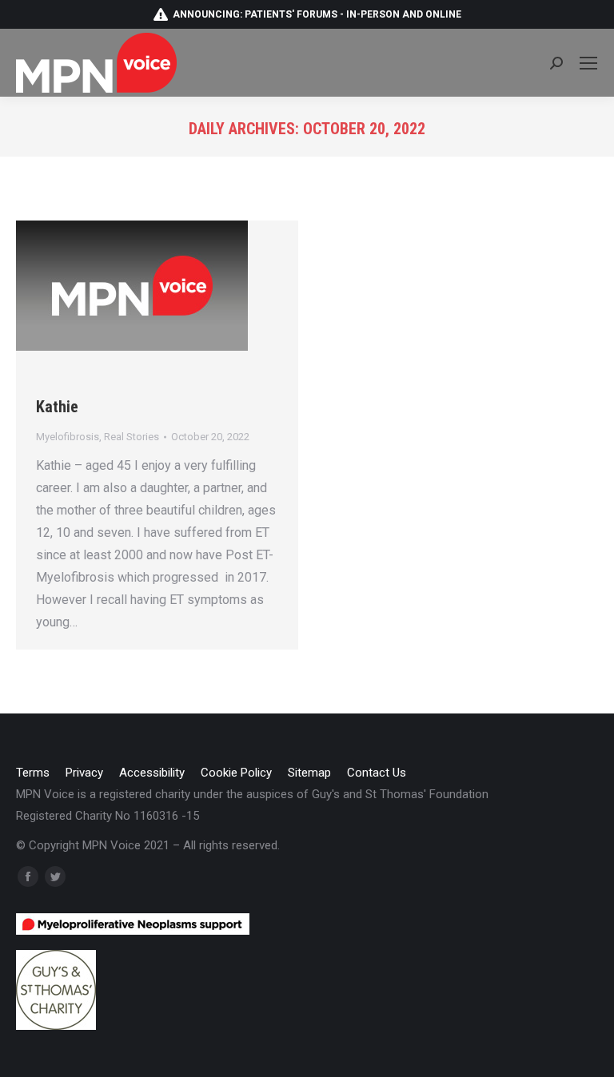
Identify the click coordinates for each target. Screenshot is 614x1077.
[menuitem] (33, 773)
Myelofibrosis (67, 437)
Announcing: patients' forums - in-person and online (317, 14)
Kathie (57, 406)
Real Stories (131, 437)
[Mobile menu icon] (588, 63)
